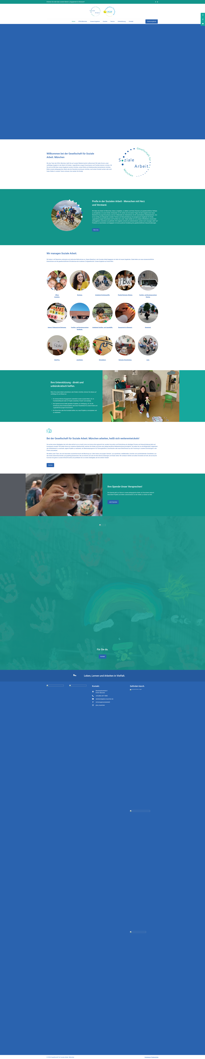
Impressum (148, 1057)
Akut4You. (57, 360)
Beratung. (79, 295)
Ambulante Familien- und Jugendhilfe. (102, 327)
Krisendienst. (102, 360)
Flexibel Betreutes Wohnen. (125, 295)
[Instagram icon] (157, 2)
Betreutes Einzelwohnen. (125, 360)
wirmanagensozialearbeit (103, 702)
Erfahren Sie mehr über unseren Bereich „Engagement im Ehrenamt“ (66, 2)
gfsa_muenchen (100, 705)
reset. (148, 360)
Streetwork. (148, 327)
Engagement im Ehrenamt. (125, 327)
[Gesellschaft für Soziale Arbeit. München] (102, 11)
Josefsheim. (79, 360)
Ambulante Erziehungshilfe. (102, 295)
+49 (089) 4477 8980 (102, 696)
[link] (57, 280)
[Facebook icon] (155, 2)
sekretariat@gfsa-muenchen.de (104, 699)
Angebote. (57, 297)
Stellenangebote (151, 21)
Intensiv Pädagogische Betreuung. (57, 327)
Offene (57, 295)
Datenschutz (154, 1057)
